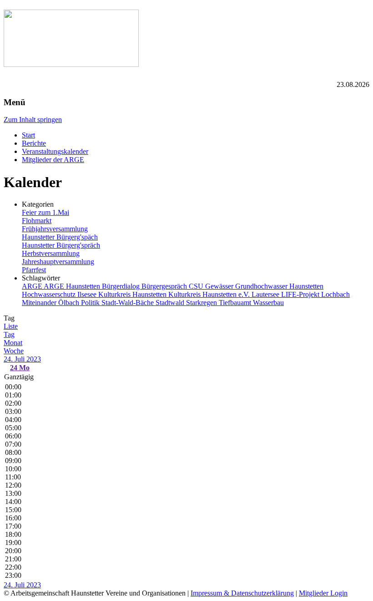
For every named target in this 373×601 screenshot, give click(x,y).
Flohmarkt (36, 220)
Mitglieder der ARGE (53, 159)
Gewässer (220, 286)
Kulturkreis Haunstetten (133, 294)
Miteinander (40, 302)
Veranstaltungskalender (55, 151)
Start (28, 135)
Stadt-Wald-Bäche (128, 302)
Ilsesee (87, 294)
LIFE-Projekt (301, 294)
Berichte (34, 143)
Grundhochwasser (262, 286)
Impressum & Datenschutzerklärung (242, 593)
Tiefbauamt (236, 302)
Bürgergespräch (165, 286)
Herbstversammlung (51, 253)
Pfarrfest (34, 270)
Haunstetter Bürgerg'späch (60, 237)
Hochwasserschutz (49, 294)
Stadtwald (171, 302)
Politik (91, 302)
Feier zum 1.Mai (45, 212)
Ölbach (69, 302)
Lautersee (266, 294)
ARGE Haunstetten (73, 286)
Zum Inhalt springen (33, 119)
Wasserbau (268, 302)
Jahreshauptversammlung (58, 261)
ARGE (33, 286)
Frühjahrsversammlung (55, 229)
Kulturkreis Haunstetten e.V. (210, 294)
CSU (197, 286)
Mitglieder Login (323, 593)
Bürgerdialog (121, 286)
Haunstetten (306, 286)
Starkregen (202, 302)
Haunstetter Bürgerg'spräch (61, 245)
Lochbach (335, 294)
